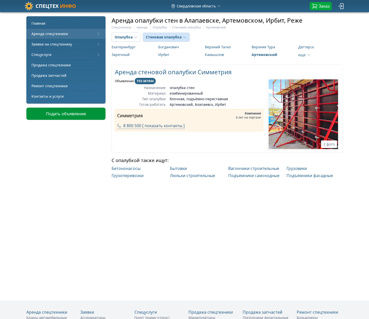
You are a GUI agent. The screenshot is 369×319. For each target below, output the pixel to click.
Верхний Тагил (218, 47)
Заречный (121, 54)
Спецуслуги (41, 54)
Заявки (87, 312)
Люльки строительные (192, 175)
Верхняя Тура (263, 47)
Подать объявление (66, 114)
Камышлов (214, 54)
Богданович (168, 47)
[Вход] (341, 6)
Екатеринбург (124, 47)
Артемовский (264, 54)
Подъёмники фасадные (310, 175)
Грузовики (297, 168)
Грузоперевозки (128, 175)
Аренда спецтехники (49, 33)
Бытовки (178, 168)
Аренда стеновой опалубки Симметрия (173, 72)
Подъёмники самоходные (253, 175)
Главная (38, 23)
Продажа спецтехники (51, 65)
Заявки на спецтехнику (51, 44)
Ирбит (163, 54)
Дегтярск (306, 47)
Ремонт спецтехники (49, 85)
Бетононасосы (126, 168)
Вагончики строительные (253, 168)
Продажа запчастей (48, 75)
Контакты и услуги (47, 96)
